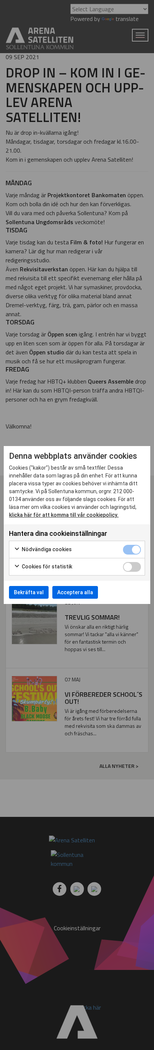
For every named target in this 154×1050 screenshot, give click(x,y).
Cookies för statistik (46, 567)
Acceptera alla (75, 592)
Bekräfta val (29, 592)
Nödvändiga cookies (46, 549)
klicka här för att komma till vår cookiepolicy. (63, 515)
